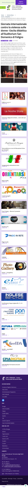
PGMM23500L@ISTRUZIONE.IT (12, 465)
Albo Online (5, 389)
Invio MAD (4, 397)
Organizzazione (5, 434)
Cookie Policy (20, 478)
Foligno (4, 411)
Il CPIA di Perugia (6, 429)
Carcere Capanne (6, 420)
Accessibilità (4, 478)
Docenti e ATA (5, 438)
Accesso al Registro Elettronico (9, 387)
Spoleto (4, 416)
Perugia (4, 406)
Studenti (4, 441)
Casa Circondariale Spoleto (8, 423)
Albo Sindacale (5, 394)
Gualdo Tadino (5, 413)
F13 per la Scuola (17, 484)
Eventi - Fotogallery (4, 40)
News (11, 40)
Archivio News (5, 448)
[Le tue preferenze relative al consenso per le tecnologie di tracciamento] (25, 485)
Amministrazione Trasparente (8, 392)
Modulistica (4, 446)
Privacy (14, 478)
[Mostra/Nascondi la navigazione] (3, 7)
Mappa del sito (5, 481)
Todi (3, 418)
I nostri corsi (5, 436)
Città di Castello (5, 409)
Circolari (4, 443)
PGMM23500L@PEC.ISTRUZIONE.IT (12, 466)
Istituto (4, 431)
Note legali (10, 478)
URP (3, 473)
